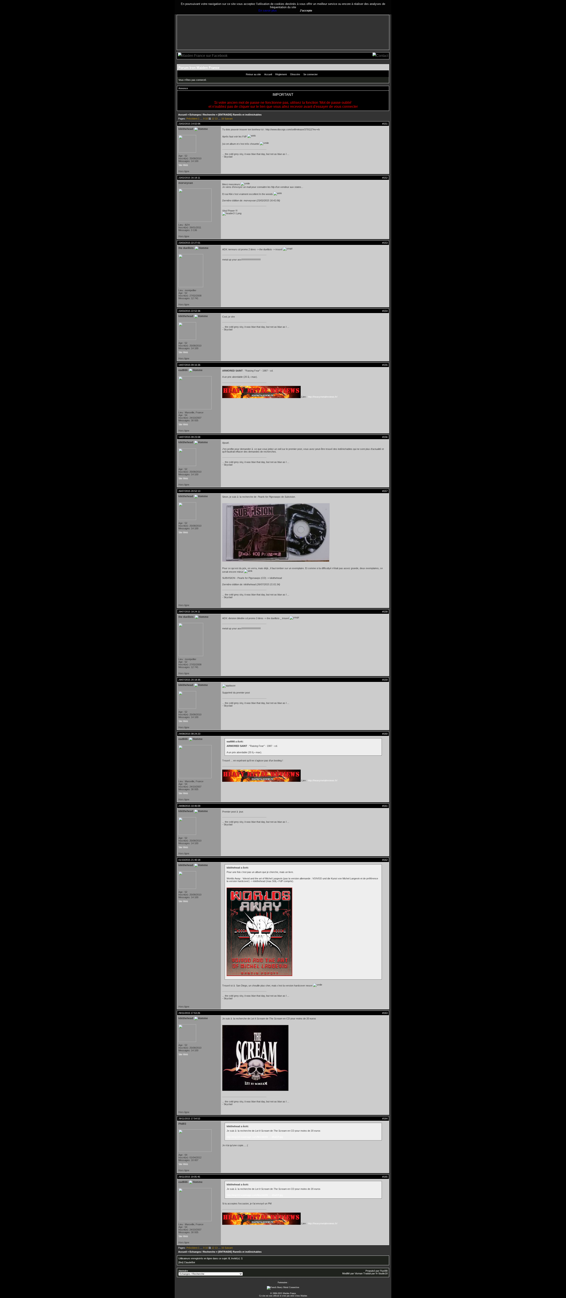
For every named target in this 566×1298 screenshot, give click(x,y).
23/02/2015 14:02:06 (189, 123)
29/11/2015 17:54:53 (189, 1118)
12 (213, 118)
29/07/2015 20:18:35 (189, 679)
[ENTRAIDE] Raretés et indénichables (240, 114)
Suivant (229, 118)
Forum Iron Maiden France (198, 67)
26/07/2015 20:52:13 (189, 491)
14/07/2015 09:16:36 (189, 365)
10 (206, 118)
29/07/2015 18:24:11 (189, 611)
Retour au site (253, 74)
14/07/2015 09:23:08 (189, 437)
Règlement (281, 74)
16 (222, 118)
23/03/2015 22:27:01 (189, 242)
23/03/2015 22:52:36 (189, 311)
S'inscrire (295, 74)
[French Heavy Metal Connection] (283, 1287)
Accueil (268, 74)
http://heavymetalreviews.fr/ (322, 396)
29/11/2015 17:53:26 (189, 1013)
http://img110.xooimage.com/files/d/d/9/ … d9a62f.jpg (255, 1137)
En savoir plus (267, 10)
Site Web (183, 165)
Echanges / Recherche (202, 114)
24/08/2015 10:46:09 (189, 806)
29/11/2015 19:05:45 (189, 1176)
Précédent (191, 118)
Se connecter (310, 74)
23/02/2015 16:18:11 (189, 177)
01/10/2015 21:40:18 (189, 860)
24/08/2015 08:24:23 (189, 733)
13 (216, 118)
